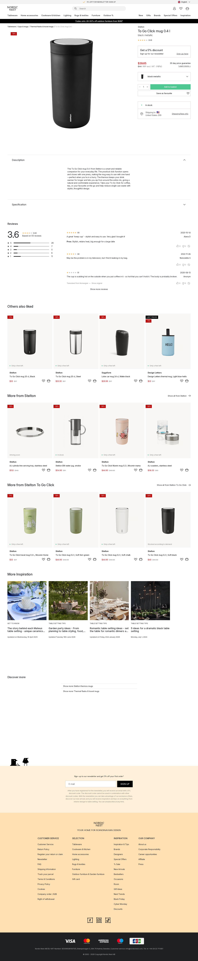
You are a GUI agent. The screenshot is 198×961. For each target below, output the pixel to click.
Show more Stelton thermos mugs (78, 686)
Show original (97, 283)
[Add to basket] (48, 380)
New (141, 15)
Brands (157, 15)
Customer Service (45, 844)
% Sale (117, 864)
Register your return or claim (50, 854)
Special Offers (170, 15)
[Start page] (12, 8)
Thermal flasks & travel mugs (41, 27)
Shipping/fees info (180, 114)
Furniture (96, 15)
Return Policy (43, 849)
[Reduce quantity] (140, 87)
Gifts (148, 15)
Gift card (76, 879)
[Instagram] (99, 920)
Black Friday (119, 899)
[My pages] (174, 8)
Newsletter (42, 859)
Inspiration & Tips (121, 844)
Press (140, 864)
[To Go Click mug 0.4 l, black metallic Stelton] (72, 84)
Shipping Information (47, 869)
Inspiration (185, 15)
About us (142, 844)
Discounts (118, 909)
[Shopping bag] (187, 8)
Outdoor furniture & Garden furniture (88, 874)
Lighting (67, 15)
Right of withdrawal (46, 899)
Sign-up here (182, 54)
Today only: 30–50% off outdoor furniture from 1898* (99, 21)
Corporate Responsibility (149, 849)
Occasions (118, 879)
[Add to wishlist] (43, 381)
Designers (118, 854)
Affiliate (141, 859)
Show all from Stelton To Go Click (172, 485)
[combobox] (184, 2)
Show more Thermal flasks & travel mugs (81, 691)
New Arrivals (119, 869)
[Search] (75, 8)
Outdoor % (108, 15)
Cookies (41, 889)
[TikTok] (107, 920)
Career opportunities (147, 854)
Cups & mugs (23, 27)
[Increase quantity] (147, 87)
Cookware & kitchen (50, 15)
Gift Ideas (118, 889)
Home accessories (29, 15)
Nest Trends (119, 894)
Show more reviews (99, 289)
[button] (145, 40)
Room (116, 884)
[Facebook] (90, 920)
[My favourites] (181, 8)
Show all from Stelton (177, 396)
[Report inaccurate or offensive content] (189, 246)
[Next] (127, 84)
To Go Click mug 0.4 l (63, 27)
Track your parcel (45, 874)
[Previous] (16, 84)
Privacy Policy (44, 884)
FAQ (39, 864)
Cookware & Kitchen (81, 849)
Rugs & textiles (81, 15)
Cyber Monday (120, 904)
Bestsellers (119, 874)
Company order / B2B (47, 894)
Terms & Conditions (46, 879)
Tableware (12, 15)
